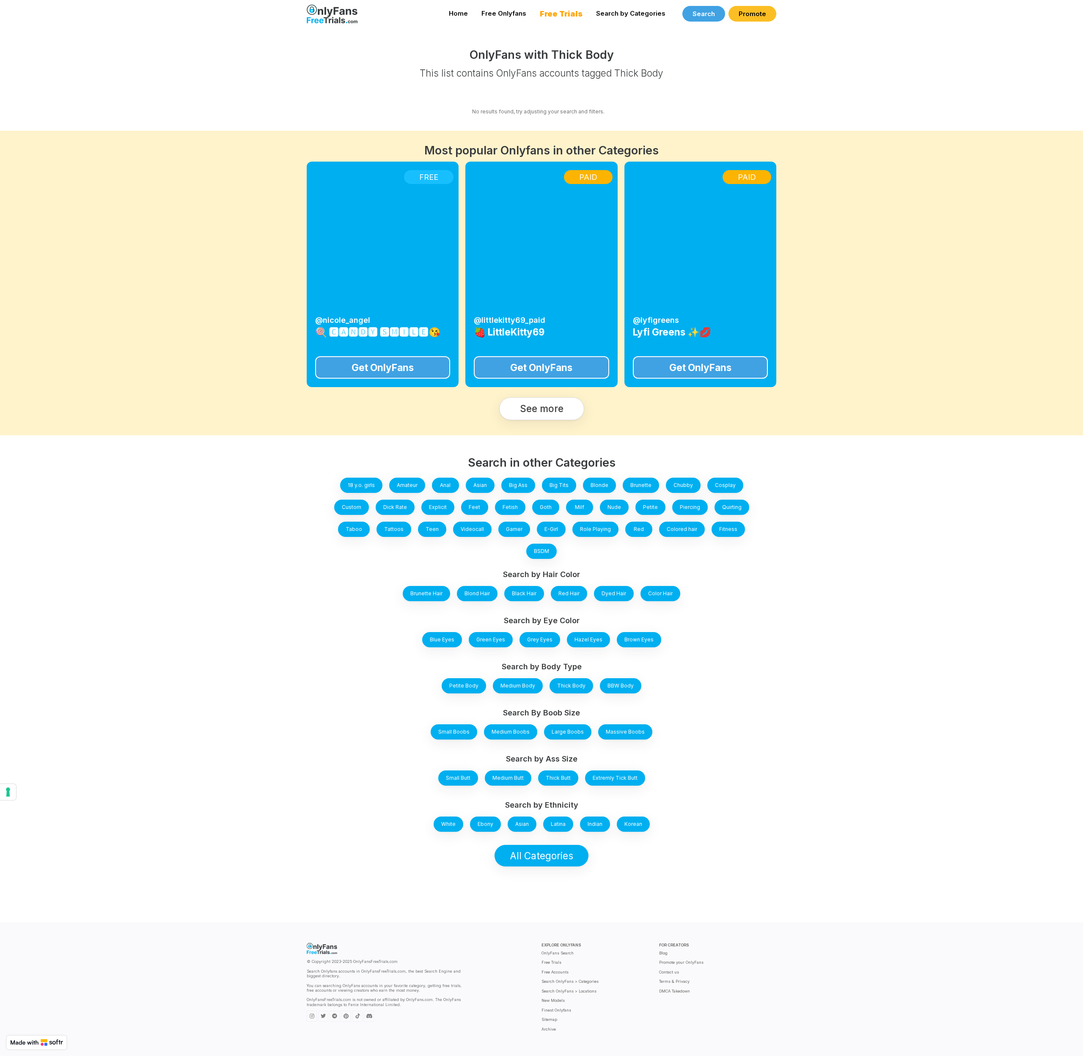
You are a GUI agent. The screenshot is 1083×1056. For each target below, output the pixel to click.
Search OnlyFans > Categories (570, 981)
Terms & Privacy (674, 981)
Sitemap (549, 1019)
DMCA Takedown (674, 991)
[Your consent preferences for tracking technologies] (8, 792)
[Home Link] (332, 14)
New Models (553, 1000)
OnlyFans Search (558, 953)
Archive (549, 1029)
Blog (663, 953)
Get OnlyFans (383, 367)
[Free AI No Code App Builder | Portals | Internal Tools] (36, 1042)
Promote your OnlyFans (681, 962)
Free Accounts (555, 972)
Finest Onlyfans (556, 1010)
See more (541, 408)
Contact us (669, 972)
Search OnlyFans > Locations (569, 991)
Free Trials (551, 962)
